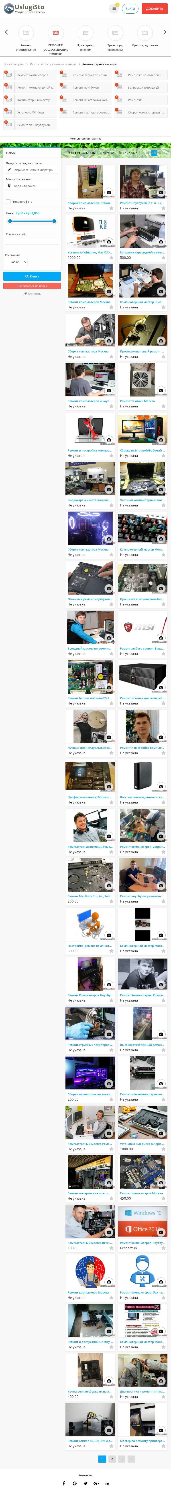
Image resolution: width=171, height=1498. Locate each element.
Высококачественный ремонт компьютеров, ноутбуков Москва (143, 1045)
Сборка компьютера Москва (88, 351)
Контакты (85, 1475)
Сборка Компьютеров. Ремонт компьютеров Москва (91, 203)
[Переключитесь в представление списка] (147, 153)
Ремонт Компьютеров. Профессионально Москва (143, 995)
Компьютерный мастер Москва (142, 549)
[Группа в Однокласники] (85, 1484)
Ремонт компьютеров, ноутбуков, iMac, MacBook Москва (143, 1243)
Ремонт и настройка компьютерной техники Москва (91, 450)
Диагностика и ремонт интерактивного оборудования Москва (143, 1391)
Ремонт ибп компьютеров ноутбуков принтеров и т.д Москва (143, 1094)
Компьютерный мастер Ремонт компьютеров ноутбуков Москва (91, 1144)
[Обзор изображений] (108, 192)
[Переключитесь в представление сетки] (154, 153)
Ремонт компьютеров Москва (89, 302)
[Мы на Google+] (107, 1484)
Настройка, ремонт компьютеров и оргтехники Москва (91, 946)
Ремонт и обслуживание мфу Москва (91, 1342)
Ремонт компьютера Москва (88, 1292)
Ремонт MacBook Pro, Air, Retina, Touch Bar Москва (91, 896)
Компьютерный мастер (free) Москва (91, 1243)
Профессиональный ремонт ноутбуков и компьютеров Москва (143, 351)
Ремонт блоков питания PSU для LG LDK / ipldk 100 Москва (91, 698)
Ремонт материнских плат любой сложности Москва (91, 1193)
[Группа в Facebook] (64, 1484)
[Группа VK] (75, 1484)
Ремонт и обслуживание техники (53, 64)
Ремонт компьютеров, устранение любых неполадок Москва (143, 847)
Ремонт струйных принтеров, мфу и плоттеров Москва (91, 1045)
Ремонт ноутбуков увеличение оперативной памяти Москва (143, 896)
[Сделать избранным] (111, 208)
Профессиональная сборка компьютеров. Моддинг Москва (91, 797)
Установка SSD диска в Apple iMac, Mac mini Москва (143, 1144)
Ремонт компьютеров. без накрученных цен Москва (143, 1292)
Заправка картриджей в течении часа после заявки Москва (143, 252)
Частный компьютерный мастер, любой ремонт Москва (143, 500)
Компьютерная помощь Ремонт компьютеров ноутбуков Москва (91, 847)
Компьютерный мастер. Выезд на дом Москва (143, 302)
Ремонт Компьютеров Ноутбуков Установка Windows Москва (91, 995)
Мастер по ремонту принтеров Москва (143, 1441)
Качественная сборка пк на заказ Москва (91, 1391)
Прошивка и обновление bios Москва (143, 599)
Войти (130, 8)
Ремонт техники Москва (137, 401)
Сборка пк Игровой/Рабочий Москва (143, 450)
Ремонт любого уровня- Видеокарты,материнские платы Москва (143, 648)
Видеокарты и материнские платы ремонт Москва (91, 500)
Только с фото (22, 202)
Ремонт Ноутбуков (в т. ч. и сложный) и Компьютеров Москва (143, 203)
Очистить (34, 294)
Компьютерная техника (99, 64)
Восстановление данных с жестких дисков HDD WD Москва (143, 797)
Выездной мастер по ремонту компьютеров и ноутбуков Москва (91, 648)
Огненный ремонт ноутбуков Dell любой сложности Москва (91, 599)
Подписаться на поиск (32, 286)
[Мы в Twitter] (96, 1484)
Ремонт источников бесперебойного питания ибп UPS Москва (143, 698)
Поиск (34, 276)
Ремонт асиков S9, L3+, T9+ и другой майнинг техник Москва (91, 1441)
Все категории (14, 64)
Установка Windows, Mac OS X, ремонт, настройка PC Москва (91, 252)
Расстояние (12, 255)
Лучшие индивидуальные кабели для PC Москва (91, 748)
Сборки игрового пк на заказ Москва (91, 1094)
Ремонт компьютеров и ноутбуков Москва (91, 401)
